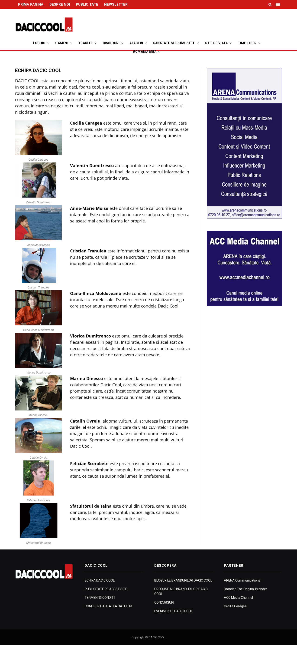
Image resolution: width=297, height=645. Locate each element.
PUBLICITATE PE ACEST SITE (106, 589)
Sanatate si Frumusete (174, 43)
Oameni (61, 43)
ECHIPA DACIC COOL (100, 580)
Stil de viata (216, 43)
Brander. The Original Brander (245, 589)
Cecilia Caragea (235, 606)
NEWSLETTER (116, 4)
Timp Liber (247, 43)
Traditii (85, 43)
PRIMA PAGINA (30, 4)
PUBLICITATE (87, 4)
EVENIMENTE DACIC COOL (173, 611)
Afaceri (136, 43)
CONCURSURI (164, 602)
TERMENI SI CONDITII (100, 597)
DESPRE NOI (59, 4)
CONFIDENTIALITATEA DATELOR (108, 606)
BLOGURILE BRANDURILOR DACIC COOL (183, 580)
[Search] (270, 4)
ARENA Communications (242, 580)
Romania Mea (144, 51)
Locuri (39, 43)
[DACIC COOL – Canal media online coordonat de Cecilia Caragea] (44, 24)
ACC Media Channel (238, 597)
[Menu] (278, 4)
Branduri (111, 43)
